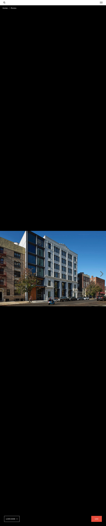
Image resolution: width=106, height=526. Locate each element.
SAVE (96, 519)
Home (5, 8)
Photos (13, 8)
